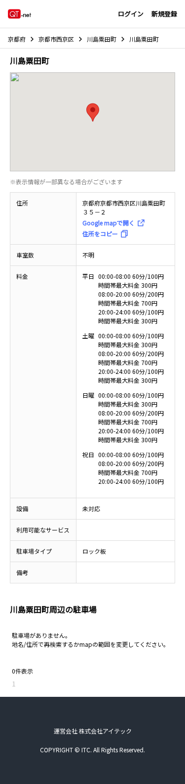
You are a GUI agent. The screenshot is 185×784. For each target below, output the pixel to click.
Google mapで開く (108, 222)
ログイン (131, 13)
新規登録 (164, 13)
